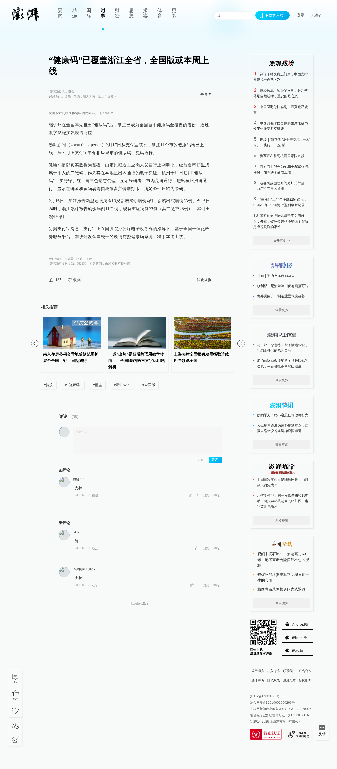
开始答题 (281, 520)
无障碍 (316, 15)
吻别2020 (79, 479)
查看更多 (281, 310)
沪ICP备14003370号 (265, 696)
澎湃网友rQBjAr (84, 569)
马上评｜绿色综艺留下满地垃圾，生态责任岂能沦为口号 (282, 347)
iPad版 (297, 650)
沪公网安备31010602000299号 (272, 702)
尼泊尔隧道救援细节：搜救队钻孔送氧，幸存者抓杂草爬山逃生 (282, 363)
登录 (300, 15)
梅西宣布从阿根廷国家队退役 (282, 156)
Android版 (300, 624)
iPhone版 (299, 637)
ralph (76, 532)
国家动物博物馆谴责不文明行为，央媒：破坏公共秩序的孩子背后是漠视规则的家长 (280, 221)
